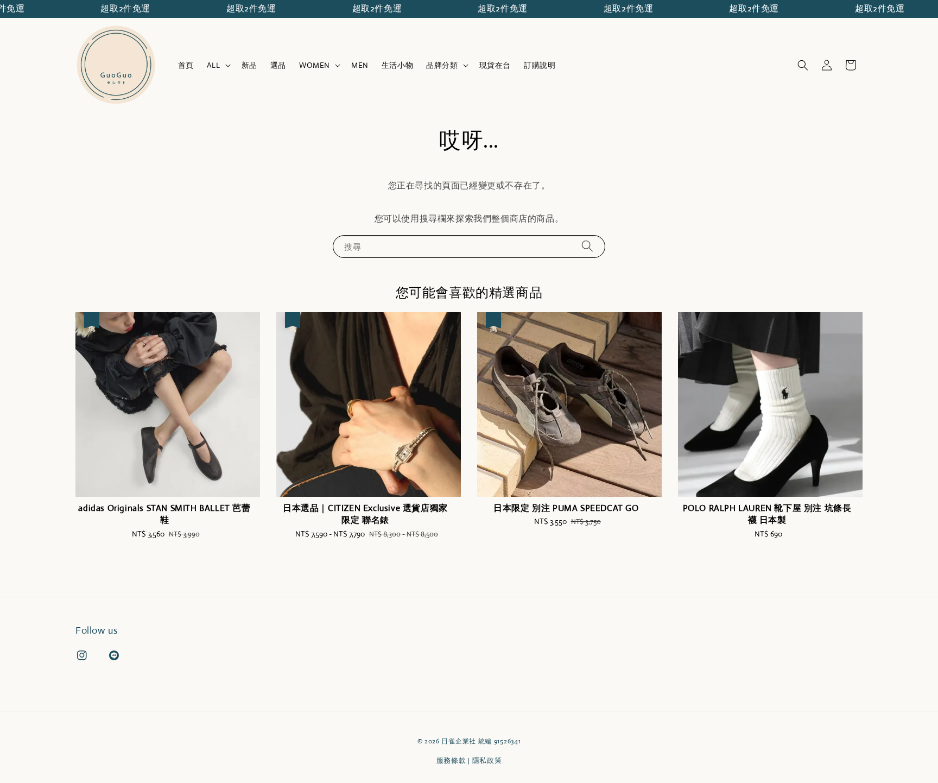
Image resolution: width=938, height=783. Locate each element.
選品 (278, 65)
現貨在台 (495, 65)
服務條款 (451, 760)
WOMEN (314, 65)
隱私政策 (487, 760)
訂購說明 (539, 65)
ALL (213, 65)
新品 (249, 65)
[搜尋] (587, 246)
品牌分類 (442, 65)
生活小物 (397, 65)
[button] (803, 65)
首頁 (186, 65)
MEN (360, 65)
